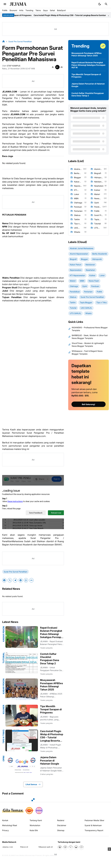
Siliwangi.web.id (45, 847)
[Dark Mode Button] (99, 4)
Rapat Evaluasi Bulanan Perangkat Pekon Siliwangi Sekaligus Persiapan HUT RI (52, 632)
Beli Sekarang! (88, 404)
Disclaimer (61, 825)
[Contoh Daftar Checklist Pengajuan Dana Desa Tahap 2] (21, 663)
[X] (10, 580)
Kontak (5, 820)
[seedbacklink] (29, 810)
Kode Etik (34, 830)
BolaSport (61, 10)
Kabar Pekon (3, 634)
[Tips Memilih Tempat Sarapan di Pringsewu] (21, 715)
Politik (4, 10)
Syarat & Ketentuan (93, 825)
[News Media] (39, 810)
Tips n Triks (3, 736)
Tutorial (3, 657)
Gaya (45, 10)
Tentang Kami (36, 820)
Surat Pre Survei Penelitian (15, 572)
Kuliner (3, 709)
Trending (29, 10)
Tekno (38, 10)
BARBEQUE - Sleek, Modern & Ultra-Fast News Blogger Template (90, 336)
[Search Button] (106, 4)
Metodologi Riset (9, 825)
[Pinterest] (20, 580)
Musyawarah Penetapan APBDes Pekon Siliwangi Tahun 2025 (51, 685)
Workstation (35, 825)
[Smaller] (53, 67)
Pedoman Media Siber (94, 820)
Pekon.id (24, 847)
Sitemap (60, 830)
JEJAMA (18, 4)
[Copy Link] (31, 580)
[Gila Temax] (13, 810)
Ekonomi (13, 10)
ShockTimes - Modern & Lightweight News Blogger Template (88, 344)
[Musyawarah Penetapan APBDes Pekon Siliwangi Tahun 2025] (21, 689)
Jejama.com (7, 847)
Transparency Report (94, 830)
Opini (3, 758)
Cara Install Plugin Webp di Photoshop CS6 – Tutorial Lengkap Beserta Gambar (53, 15)
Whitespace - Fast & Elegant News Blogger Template (87, 352)
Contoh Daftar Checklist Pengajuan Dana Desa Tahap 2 (49, 659)
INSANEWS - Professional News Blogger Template (90, 328)
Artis (21, 10)
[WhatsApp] (26, 580)
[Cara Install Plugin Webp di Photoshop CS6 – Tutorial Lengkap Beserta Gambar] (21, 740)
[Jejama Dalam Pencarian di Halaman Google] (21, 766)
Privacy (5, 830)
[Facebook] (4, 580)
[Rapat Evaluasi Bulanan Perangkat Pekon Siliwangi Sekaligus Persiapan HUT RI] (21, 637)
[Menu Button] (5, 4)
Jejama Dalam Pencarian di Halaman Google (49, 760)
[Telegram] (15, 580)
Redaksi (60, 820)
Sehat (52, 10)
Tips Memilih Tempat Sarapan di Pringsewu (51, 709)
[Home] (3, 41)
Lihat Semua (31, 784)
